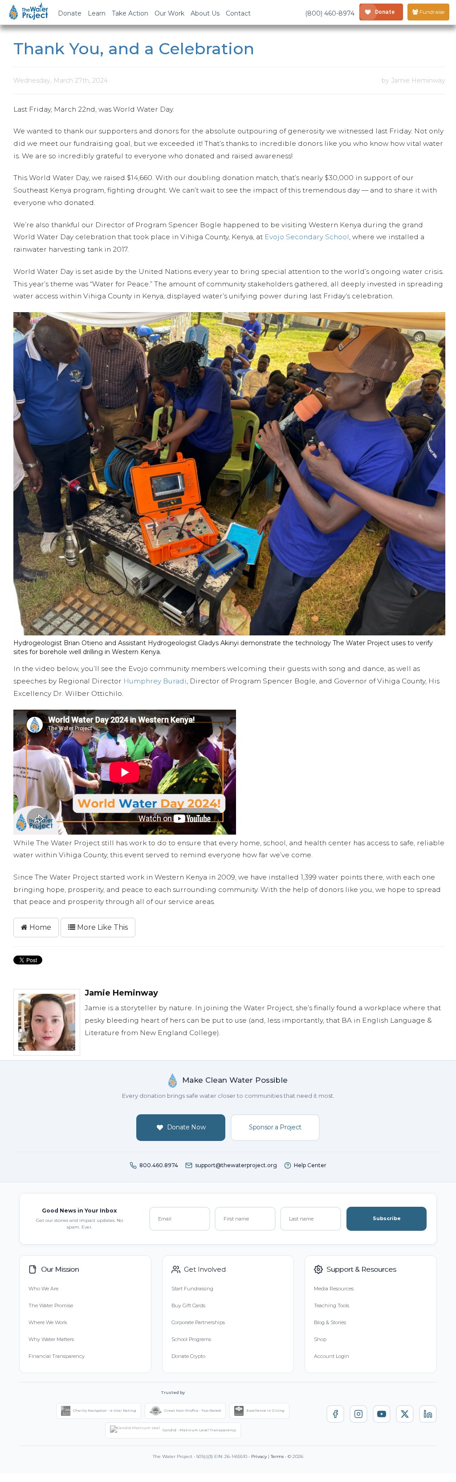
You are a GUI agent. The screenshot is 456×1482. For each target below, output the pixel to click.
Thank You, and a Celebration (133, 48)
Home (39, 927)
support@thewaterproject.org (236, 1165)
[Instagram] (358, 1414)
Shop (320, 1339)
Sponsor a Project (275, 1127)
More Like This (101, 927)
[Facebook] (335, 1414)
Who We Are (43, 1288)
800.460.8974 (158, 1165)
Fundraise (431, 11)
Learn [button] (97, 13)
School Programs (191, 1339)
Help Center (310, 1165)
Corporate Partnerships (198, 1322)
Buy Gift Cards (188, 1305)
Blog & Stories (330, 1322)
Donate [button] (69, 13)
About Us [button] (205, 13)
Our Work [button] (169, 13)
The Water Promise (50, 1305)
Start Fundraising (192, 1288)
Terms (277, 1456)
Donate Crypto (188, 1356)
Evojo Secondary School (307, 237)
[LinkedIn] (428, 1414)
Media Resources (334, 1288)
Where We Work (47, 1322)
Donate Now (186, 1127)
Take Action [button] (130, 13)
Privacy (259, 1456)
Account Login (331, 1356)
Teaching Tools (331, 1305)
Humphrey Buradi (155, 681)
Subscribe (387, 1218)
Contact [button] (238, 13)
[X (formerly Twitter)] (405, 1414)
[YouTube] (382, 1414)
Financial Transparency (56, 1356)
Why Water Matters (51, 1339)
